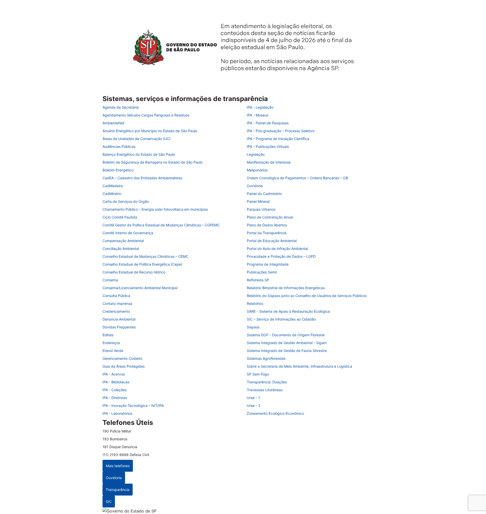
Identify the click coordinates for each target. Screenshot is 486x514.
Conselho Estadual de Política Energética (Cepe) (142, 264)
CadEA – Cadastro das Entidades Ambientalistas (142, 178)
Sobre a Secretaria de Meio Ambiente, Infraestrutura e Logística (299, 366)
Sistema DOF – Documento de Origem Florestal (286, 335)
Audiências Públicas (119, 146)
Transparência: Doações (267, 382)
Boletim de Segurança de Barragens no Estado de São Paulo (152, 162)
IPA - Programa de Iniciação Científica (278, 138)
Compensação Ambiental (123, 241)
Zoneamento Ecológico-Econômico (275, 413)
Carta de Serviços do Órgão (126, 201)
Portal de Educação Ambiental (272, 241)
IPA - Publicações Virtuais (268, 146)
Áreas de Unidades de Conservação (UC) (137, 138)
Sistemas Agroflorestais (266, 358)
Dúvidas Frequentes (119, 327)
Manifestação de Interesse (269, 162)
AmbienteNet (113, 123)
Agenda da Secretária (121, 107)
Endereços (111, 343)
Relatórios (255, 303)
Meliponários (257, 170)
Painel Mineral (258, 201)
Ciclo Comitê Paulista (120, 217)
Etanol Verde (113, 350)
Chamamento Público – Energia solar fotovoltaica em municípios (155, 209)
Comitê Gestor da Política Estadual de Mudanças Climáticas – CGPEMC (161, 225)
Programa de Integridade (268, 264)
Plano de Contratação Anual (270, 217)
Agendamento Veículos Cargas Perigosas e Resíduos (146, 115)
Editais (108, 335)
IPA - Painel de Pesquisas (268, 123)
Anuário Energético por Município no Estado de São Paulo (150, 131)
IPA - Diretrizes (115, 398)
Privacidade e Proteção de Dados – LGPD (281, 256)
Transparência (117, 489)
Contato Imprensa (117, 303)
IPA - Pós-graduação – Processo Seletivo (280, 131)
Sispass (253, 327)
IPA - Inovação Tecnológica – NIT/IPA (133, 405)
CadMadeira (113, 186)
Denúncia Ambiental (119, 319)
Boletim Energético (118, 170)
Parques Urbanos (261, 209)
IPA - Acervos (114, 374)
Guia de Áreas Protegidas (124, 366)
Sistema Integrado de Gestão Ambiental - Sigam (287, 343)
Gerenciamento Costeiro (122, 358)
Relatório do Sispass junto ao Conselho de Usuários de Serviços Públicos (307, 295)
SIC (109, 501)
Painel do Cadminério (264, 193)
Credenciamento (116, 311)
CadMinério (112, 193)
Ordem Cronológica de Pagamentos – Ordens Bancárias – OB (297, 178)
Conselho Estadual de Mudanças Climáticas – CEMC (145, 256)
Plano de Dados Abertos (267, 225)
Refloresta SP (258, 280)
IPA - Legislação (260, 107)
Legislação (256, 154)
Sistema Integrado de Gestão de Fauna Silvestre (287, 350)
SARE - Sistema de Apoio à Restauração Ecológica (288, 311)
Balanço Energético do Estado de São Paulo (139, 154)
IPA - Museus (257, 115)
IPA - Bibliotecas (116, 382)
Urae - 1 (253, 398)
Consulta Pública (116, 295)
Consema (110, 280)
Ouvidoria (255, 186)
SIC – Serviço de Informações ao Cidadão (281, 319)
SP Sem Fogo (258, 374)
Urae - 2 (253, 405)
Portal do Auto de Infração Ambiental (277, 248)
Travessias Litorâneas (264, 390)
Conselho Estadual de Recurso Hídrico (134, 272)
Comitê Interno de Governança (128, 233)
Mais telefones (118, 466)
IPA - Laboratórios (117, 413)
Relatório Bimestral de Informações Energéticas (286, 288)
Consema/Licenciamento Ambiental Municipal (140, 288)
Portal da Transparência (266, 233)
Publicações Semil (262, 272)
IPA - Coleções (115, 390)
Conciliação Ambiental (121, 248)
